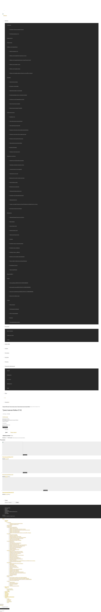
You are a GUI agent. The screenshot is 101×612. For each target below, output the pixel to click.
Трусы (8, 339)
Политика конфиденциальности (11, 511)
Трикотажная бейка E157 (7, 456)
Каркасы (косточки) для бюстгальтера (17, 178)
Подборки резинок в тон (14, 33)
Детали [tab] (6, 429)
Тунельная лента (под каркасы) (16, 169)
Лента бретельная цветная (15, 125)
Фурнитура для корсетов (14, 186)
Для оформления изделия (15, 322)
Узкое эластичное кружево (15, 103)
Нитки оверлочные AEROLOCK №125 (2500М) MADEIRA (20, 287)
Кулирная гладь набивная (15, 247)
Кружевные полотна (13, 265)
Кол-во (8, 424)
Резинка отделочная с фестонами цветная (18, 134)
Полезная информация (10, 366)
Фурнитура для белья (11, 156)
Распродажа (9, 42)
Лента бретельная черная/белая (16, 121)
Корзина (7, 357)
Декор (8, 300)
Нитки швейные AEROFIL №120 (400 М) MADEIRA (19, 282)
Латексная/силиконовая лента (15, 191)
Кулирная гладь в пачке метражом (16, 243)
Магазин (7, 406)
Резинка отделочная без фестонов (16, 138)
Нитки (8, 278)
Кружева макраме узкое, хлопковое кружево (18, 95)
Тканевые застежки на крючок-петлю (17, 164)
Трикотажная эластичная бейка (16, 143)
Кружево (9, 77)
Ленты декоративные (14, 313)
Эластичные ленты (11, 112)
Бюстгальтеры (10, 588)
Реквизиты (7, 510)
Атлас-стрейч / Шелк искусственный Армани (18, 261)
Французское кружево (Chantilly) (16, 108)
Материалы (9, 562)
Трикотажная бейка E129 (7, 474)
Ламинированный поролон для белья (17, 217)
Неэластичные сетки (14, 230)
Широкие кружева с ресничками (16, 90)
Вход (6, 393)
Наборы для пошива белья (12, 527)
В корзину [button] (25, 454)
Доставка (7, 353)
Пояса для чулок (10, 335)
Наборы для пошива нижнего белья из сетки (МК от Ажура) (21, 73)
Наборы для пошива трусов (15, 64)
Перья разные (12, 304)
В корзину (5, 427)
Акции (8, 370)
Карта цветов (9, 38)
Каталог (6, 20)
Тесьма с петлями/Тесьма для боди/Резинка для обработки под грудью (24, 204)
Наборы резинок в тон (14, 51)
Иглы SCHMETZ (10, 274)
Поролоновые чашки (13, 182)
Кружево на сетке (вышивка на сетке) (17, 99)
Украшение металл (13, 199)
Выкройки (7, 326)
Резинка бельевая (13, 147)
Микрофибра (12, 221)
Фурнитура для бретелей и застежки (17, 160)
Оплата (6, 348)
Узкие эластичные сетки (14, 234)
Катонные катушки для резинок (16, 208)
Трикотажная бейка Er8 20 (8, 492)
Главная (4, 406)
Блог (8, 388)
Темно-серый (13, 432)
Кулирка (11, 239)
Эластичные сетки (13, 226)
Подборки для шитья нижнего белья (17, 29)
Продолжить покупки (4, 608)
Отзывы (6, 361)
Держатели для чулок (14, 173)
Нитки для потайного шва (14, 580)
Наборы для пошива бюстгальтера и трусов (18, 55)
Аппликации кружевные (14, 309)
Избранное (9, 599)
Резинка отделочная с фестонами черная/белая (18, 544)
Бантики (11, 317)
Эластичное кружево (14, 81)
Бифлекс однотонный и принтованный (17, 256)
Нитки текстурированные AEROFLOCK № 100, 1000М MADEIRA (21, 291)
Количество (5, 424)
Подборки (9, 25)
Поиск (17, 502)
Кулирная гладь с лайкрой (15, 252)
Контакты (9, 379)
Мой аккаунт (9, 383)
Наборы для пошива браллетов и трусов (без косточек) (20, 60)
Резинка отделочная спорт (15, 151)
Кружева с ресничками (14, 86)
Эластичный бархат (13, 269)
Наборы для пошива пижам (15, 68)
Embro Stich (7, 344)
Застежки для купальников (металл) (17, 195)
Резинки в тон (12, 116)
